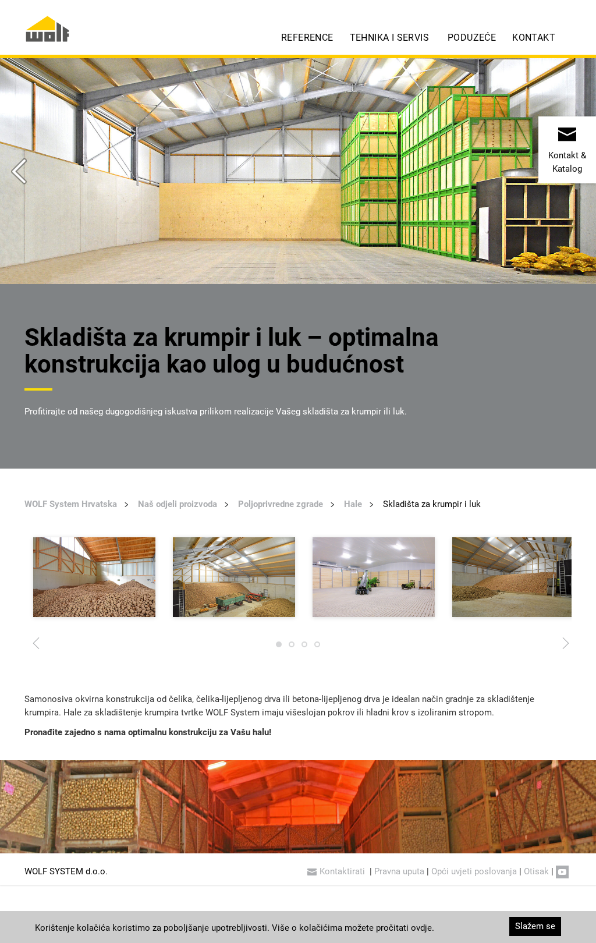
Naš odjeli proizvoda (177, 504)
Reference (307, 37)
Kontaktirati (343, 871)
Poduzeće (472, 37)
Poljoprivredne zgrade (280, 504)
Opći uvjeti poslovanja (474, 871)
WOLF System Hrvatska (70, 504)
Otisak (536, 871)
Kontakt (533, 37)
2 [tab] (291, 647)
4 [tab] (317, 647)
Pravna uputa (399, 871)
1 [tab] (278, 647)
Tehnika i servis (389, 37)
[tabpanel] (94, 577)
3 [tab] (304, 647)
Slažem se (535, 926)
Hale (353, 504)
